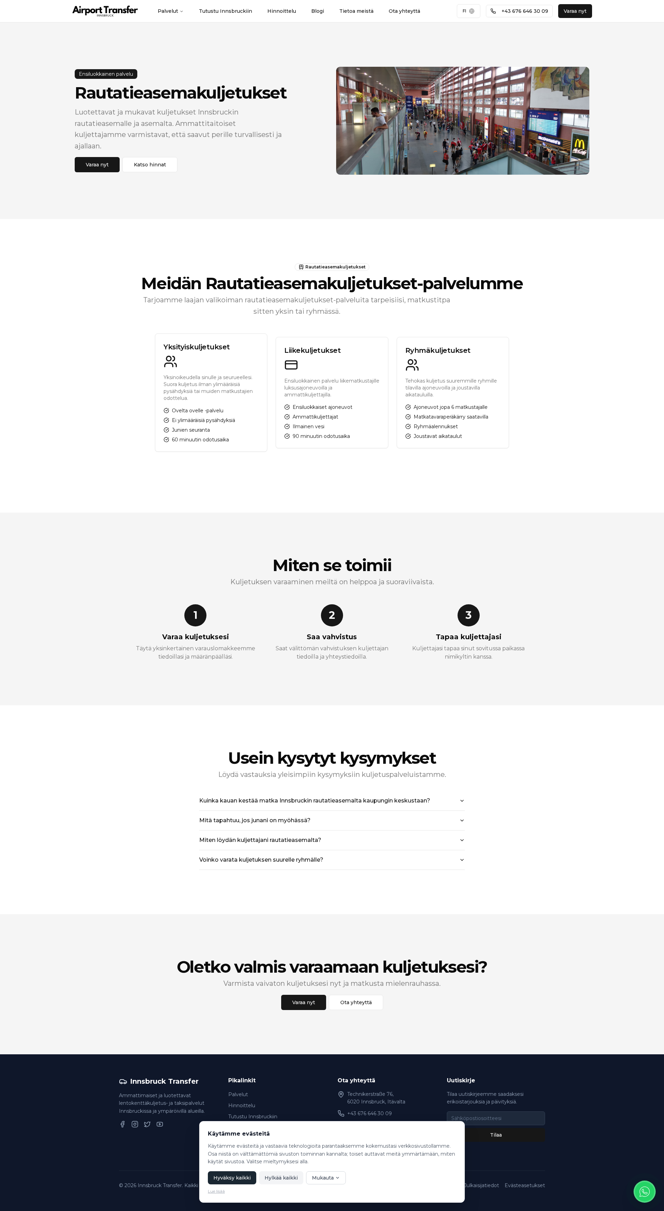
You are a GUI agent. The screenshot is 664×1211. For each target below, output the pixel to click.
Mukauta (323, 1178)
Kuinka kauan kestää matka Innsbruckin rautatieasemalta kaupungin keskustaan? (314, 800)
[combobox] (468, 11)
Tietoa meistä (356, 11)
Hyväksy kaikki (232, 1178)
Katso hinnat (150, 165)
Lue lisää (216, 1191)
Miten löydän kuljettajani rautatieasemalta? (260, 840)
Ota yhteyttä (404, 11)
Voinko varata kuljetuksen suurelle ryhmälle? (261, 859)
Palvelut (168, 11)
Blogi (317, 11)
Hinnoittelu (281, 11)
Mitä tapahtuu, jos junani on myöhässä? (255, 820)
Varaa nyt (575, 11)
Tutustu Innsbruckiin (225, 11)
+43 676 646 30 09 (524, 11)
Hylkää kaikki (281, 1178)
